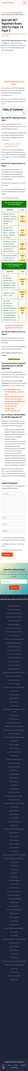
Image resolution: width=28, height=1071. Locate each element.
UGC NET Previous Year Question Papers (14, 639)
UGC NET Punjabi (14, 913)
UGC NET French (14, 770)
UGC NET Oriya (14, 869)
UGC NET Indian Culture (14, 799)
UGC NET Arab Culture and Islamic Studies (14, 687)
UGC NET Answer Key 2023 (14, 657)
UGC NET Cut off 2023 (14, 665)
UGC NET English (14, 755)
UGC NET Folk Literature (14, 763)
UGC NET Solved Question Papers (14, 643)
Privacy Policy (14, 1067)
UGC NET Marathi (14, 851)
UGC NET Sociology (14, 946)
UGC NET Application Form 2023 (14, 617)
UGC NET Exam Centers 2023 (14, 654)
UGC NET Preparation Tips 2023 (14, 631)
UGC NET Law (14, 825)
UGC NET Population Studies (14, 898)
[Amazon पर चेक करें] (22, 282)
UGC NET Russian (14, 921)
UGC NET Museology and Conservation (14, 858)
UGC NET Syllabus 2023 (14, 620)
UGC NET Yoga (14, 979)
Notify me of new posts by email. (12, 550)
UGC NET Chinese (14, 715)
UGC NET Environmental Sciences (14, 759)
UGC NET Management (14, 844)
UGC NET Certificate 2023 (14, 669)
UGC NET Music (14, 862)
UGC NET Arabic (14, 691)
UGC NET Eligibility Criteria (12, 389)
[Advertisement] (14, 67)
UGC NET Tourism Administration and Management (14, 961)
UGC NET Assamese (14, 698)
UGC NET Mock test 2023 (14, 646)
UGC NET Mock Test (11, 406)
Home (3, 12)
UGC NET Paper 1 (14, 877)
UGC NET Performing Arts (14, 880)
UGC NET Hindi (14, 785)
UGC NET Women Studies (14, 975)
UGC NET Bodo (14, 705)
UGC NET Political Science (14, 895)
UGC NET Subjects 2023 (14, 624)
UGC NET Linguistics (14, 832)
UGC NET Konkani (14, 818)
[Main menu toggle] (25, 3)
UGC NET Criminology (14, 733)
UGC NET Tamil (14, 954)
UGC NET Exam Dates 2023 (14, 609)
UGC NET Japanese (14, 807)
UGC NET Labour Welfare (14, 821)
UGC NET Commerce (14, 719)
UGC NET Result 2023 (14, 661)
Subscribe (14, 587)
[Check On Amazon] (22, 219)
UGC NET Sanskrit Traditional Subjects (14, 928)
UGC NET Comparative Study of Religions (14, 726)
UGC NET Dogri (14, 741)
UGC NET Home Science (14, 792)
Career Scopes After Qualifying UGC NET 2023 (14, 672)
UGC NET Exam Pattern (11, 403)
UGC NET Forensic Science (14, 767)
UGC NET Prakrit (14, 902)
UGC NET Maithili (14, 836)
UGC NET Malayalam (14, 840)
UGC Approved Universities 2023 (14, 676)
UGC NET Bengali (14, 702)
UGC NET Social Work (14, 943)
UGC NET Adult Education (14, 680)
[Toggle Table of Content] (23, 113)
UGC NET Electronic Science (14, 752)
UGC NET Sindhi (14, 935)
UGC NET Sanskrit (14, 924)
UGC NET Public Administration (14, 909)
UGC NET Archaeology (14, 694)
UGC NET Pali (14, 873)
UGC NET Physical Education (14, 891)
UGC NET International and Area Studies (14, 803)
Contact (16, 1065)
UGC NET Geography (14, 774)
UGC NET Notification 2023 (14, 606)
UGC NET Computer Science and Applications (14, 730)
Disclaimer (23, 1065)
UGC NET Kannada (14, 810)
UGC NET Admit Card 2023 (14, 650)
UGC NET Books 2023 (14, 635)
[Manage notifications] (3, 1067)
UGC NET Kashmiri (14, 814)
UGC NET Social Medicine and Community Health (14, 939)
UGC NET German (14, 777)
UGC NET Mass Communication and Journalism (14, 855)
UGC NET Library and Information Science (14, 829)
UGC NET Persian (14, 884)
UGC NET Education (14, 748)
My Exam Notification (7, 2)
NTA (4, 471)
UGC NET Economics (14, 744)
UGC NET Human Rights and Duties (14, 796)
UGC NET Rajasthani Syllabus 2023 (15, 401)
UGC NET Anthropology (14, 683)
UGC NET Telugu (14, 957)
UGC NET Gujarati (14, 781)
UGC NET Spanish (14, 950)
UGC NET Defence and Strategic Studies (14, 737)
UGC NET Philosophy (14, 887)
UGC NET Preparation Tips (12, 411)
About (9, 1065)
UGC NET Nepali (14, 865)
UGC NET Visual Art (14, 972)
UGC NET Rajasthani (14, 917)
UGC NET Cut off (9, 408)
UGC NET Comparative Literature (14, 722)
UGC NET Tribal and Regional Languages (14, 964)
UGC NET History (14, 788)
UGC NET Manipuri (14, 847)
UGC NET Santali (14, 932)
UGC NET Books (10, 12)
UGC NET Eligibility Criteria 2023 (14, 613)
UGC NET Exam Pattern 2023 (14, 628)
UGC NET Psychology (14, 906)
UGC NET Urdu (14, 968)
